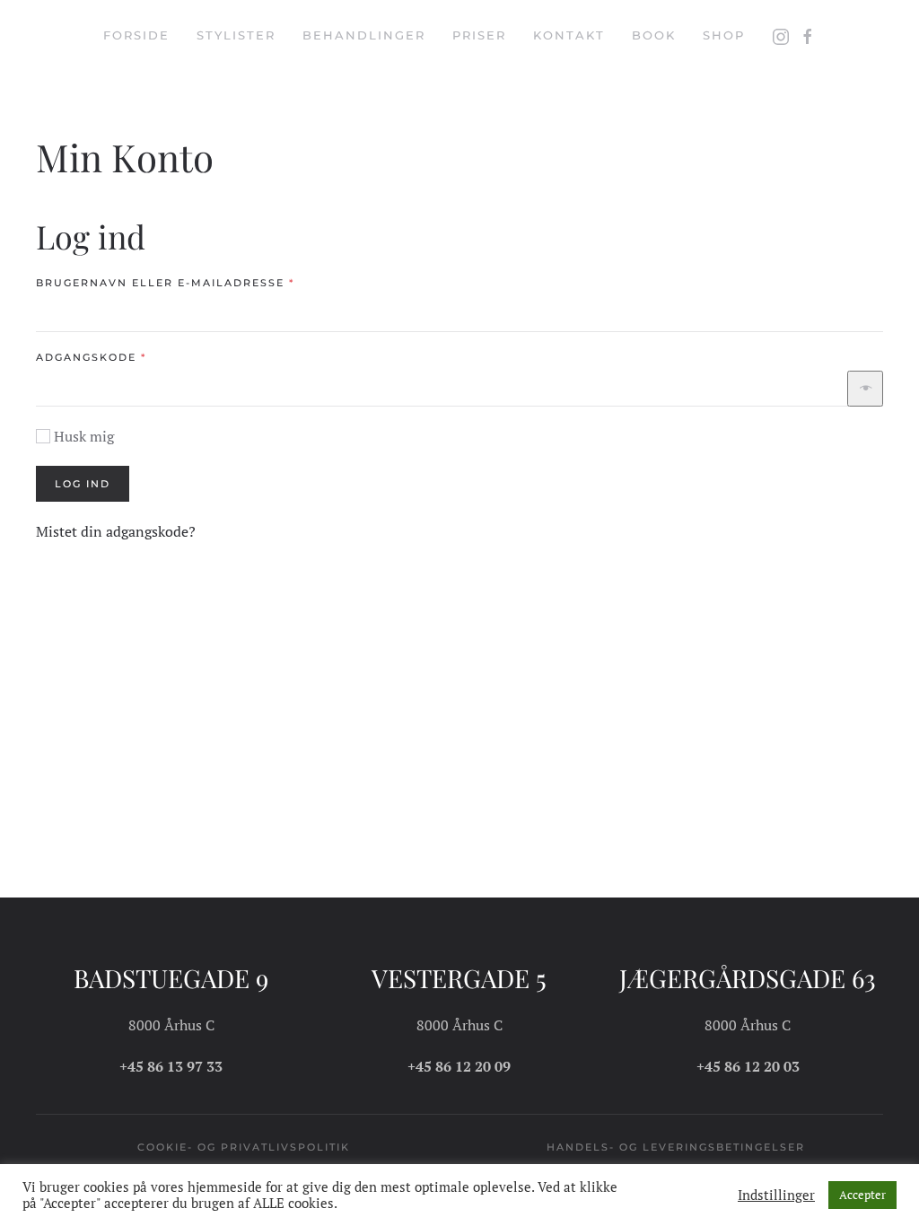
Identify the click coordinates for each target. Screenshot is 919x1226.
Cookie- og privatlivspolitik (243, 1147)
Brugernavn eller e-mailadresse (201, 282)
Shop (724, 35)
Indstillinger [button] (776, 1195)
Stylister (236, 35)
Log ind (82, 483)
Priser (479, 35)
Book (654, 35)
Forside (136, 35)
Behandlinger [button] (363, 35)
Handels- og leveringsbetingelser (676, 1147)
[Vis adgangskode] (865, 389)
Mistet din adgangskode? (116, 531)
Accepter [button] (862, 1195)
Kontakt (569, 35)
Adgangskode (127, 356)
